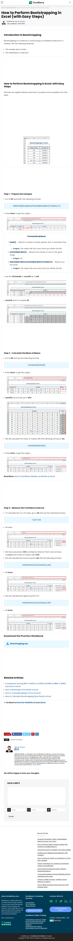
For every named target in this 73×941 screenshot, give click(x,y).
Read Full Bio (37, 765)
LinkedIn (65, 902)
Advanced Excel (11, 8)
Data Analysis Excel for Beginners (36, 928)
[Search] (70, 2)
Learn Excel (40, 702)
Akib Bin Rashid (20, 21)
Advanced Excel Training (34, 926)
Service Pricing (30, 906)
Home (3, 8)
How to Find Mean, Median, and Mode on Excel (35, 476)
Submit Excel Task (34, 911)
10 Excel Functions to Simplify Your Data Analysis (54, 850)
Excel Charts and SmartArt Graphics (34, 924)
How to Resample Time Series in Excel (21, 689)
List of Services (30, 904)
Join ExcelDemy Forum (61, 909)
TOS (67, 918)
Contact (52, 918)
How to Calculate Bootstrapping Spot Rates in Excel (28, 696)
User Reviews (30, 903)
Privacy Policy (60, 918)
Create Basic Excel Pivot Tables (36, 920)
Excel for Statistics (25, 702)
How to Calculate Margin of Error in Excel (23, 693)
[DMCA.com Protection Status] (55, 920)
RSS (70, 902)
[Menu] (2, 2)
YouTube (51, 902)
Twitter (61, 902)
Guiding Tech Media (38, 936)
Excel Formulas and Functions (35, 921)
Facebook (56, 902)
